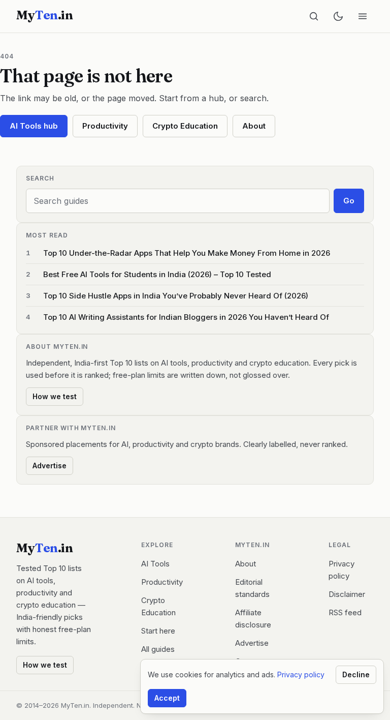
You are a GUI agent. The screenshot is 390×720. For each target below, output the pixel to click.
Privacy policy (341, 570)
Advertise (49, 465)
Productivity (105, 126)
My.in (44, 15)
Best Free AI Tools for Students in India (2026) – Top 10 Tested (157, 274)
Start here (158, 631)
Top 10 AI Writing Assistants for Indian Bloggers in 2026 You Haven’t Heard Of (186, 317)
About (254, 126)
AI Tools (155, 563)
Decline (356, 674)
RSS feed (345, 612)
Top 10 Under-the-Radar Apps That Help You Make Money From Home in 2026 (186, 253)
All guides (158, 649)
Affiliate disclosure (253, 618)
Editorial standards (252, 588)
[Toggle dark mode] (338, 16)
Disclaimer (347, 594)
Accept (167, 698)
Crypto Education (185, 126)
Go (348, 200)
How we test (54, 396)
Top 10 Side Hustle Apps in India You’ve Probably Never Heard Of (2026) (175, 296)
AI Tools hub (34, 126)
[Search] (314, 16)
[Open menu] (362, 16)
